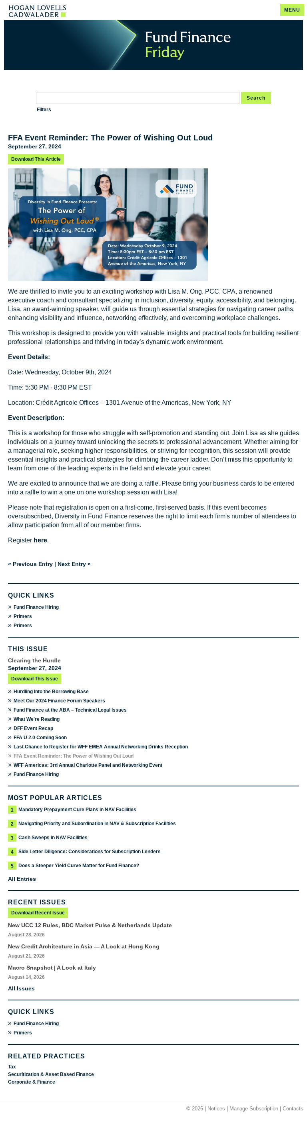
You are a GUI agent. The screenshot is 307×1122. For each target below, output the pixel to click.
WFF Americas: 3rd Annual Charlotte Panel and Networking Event (88, 765)
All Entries (22, 879)
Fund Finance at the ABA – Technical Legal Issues (70, 710)
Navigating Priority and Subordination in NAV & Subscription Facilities (97, 823)
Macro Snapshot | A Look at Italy (52, 967)
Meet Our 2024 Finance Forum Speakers (59, 701)
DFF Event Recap (33, 728)
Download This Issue (34, 679)
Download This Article (36, 159)
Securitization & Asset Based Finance (51, 1074)
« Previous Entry (30, 564)
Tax (12, 1067)
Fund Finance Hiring (36, 607)
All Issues (21, 988)
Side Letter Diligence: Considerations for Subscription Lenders (89, 851)
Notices (216, 1109)
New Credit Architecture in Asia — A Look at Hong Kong (83, 946)
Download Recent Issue (38, 913)
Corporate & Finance (31, 1082)
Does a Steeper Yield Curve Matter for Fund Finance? (78, 865)
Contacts (293, 1109)
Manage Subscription (253, 1109)
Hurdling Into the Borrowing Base (51, 691)
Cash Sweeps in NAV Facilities (53, 837)
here (40, 540)
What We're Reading (37, 719)
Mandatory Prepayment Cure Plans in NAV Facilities (77, 809)
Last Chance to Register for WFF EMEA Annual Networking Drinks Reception (101, 747)
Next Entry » (74, 564)
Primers (23, 616)
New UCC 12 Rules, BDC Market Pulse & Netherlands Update (90, 925)
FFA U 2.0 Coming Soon (40, 737)
